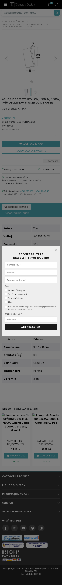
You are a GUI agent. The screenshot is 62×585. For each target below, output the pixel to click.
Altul (10, 302)
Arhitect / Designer (17, 290)
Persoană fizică (15, 298)
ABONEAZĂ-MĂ (31, 327)
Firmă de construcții (17, 294)
